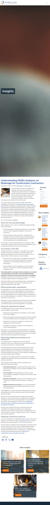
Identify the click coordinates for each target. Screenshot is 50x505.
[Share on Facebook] (6, 439)
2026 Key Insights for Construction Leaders (45, 244)
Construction (27, 185)
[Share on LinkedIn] (3, 439)
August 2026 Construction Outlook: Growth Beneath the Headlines (45, 218)
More (44, 225)
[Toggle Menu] (47, 2)
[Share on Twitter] (9, 439)
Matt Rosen (20, 185)
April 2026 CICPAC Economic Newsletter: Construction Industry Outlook (45, 232)
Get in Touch (45, 206)
